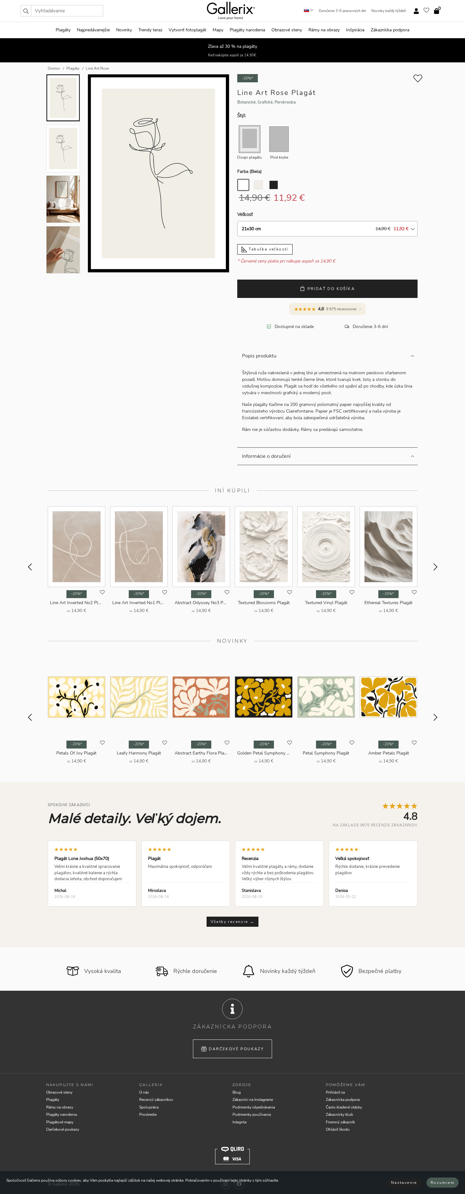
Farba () (249, 171)
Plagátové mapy (59, 1122)
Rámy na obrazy (324, 30)
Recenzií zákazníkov (156, 1099)
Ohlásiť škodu (338, 1129)
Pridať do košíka (331, 288)
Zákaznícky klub (339, 1114)
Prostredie (148, 1114)
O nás (144, 1092)
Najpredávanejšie (93, 30)
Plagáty (63, 30)
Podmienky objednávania (253, 1107)
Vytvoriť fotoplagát (187, 30)
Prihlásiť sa (335, 1092)
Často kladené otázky (344, 1107)
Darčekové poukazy (236, 1049)
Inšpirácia (355, 30)
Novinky (124, 30)
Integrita (239, 1122)
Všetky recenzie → (233, 921)
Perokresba (285, 102)
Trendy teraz (150, 30)
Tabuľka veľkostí (267, 249)
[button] (26, 11)
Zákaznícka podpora (390, 30)
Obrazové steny (286, 30)
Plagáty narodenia (247, 30)
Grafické (265, 102)
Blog (236, 1092)
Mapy (218, 30)
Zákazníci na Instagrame (252, 1099)
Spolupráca (148, 1107)
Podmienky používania (251, 1114)
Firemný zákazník (340, 1122)
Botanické (246, 102)
